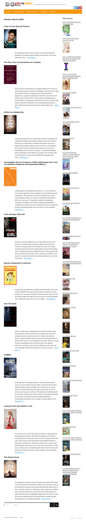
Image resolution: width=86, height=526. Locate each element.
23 (16, 505)
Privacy (80, 518)
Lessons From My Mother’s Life (18, 406)
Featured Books (18, 11)
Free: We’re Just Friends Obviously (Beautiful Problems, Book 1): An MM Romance (72, 76)
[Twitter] (74, 7)
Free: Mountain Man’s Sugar (71, 350)
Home (8, 11)
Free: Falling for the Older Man (72, 454)
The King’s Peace (11, 457)
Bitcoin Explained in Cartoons (17, 263)
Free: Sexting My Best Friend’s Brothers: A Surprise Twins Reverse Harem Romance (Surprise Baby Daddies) (71, 471)
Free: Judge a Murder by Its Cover (72, 380)
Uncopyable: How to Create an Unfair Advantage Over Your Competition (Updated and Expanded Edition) (31, 163)
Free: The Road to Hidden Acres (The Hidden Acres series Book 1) (72, 262)
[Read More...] (32, 57)
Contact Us (73, 518)
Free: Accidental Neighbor (70, 173)
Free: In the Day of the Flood (71, 188)
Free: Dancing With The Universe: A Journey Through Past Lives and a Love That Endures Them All (71, 155)
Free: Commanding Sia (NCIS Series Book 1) (71, 122)
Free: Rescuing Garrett (69, 366)
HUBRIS (7, 355)
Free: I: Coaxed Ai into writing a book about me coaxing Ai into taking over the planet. (72, 58)
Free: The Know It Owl (69, 427)
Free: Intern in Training (69, 92)
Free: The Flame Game (69, 336)
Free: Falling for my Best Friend (72, 107)
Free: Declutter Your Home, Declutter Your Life (71, 39)
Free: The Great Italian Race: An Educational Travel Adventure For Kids (72, 219)
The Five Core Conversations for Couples (22, 62)
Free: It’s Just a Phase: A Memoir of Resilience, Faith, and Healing (72, 411)
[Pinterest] (80, 7)
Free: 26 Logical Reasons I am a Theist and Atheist (72, 23)
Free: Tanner (66, 321)
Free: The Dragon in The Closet (72, 236)
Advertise (43, 11)
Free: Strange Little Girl (14, 214)
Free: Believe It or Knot (69, 307)
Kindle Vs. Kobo (32, 11)
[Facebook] (77, 7)
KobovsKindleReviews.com (11, 517)
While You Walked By (14, 112)
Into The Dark (10, 304)
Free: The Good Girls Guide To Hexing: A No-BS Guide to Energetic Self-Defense (71, 244)
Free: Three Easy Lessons (70, 293)
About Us (53, 11)
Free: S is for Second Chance (17, 26)
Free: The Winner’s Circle (70, 395)
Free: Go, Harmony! (68, 138)
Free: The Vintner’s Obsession (71, 203)
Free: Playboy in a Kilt (69, 278)
